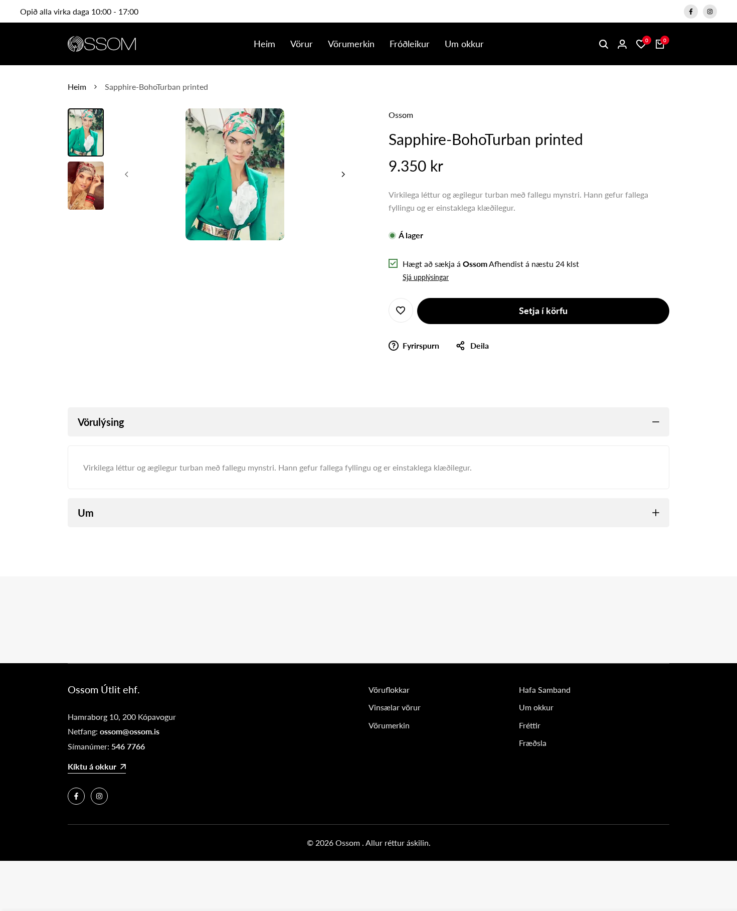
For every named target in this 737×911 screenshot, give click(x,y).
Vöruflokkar (389, 689)
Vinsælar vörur (394, 707)
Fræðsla (532, 742)
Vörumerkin (389, 725)
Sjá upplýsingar (426, 277)
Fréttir (529, 725)
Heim (77, 86)
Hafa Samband (545, 689)
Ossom (401, 114)
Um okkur (536, 707)
